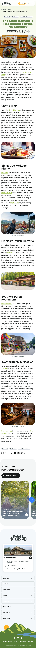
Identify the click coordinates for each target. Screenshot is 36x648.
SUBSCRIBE (23, 641)
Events (5, 595)
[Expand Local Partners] (32, 618)
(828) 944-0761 (11, 565)
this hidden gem (14, 110)
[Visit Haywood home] (6, 3)
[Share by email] (25, 31)
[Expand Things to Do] (32, 578)
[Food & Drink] (15, 500)
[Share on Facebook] (19, 31)
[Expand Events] (32, 595)
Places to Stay (6, 589)
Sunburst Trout (6, 193)
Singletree (4, 173)
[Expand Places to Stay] (32, 590)
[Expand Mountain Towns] (32, 607)
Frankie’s (10, 252)
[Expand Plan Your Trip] (32, 612)
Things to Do (6, 578)
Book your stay (6, 431)
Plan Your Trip (6, 612)
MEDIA (16, 641)
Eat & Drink (6, 583)
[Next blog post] (32, 500)
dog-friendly (14, 203)
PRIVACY (30, 641)
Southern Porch (6, 304)
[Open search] (28, 3)
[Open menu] (32, 3)
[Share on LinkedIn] (22, 31)
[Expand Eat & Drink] (32, 584)
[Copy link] (28, 31)
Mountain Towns (7, 606)
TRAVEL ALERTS (7, 641)
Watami (4, 368)
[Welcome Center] (18, 558)
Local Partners (6, 618)
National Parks (6, 601)
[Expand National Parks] (32, 601)
